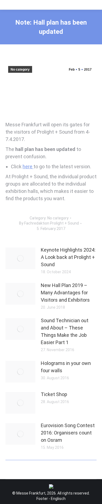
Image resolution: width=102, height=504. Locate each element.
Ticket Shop (54, 394)
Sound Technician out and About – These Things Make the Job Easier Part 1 (64, 331)
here (28, 166)
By (49, 223)
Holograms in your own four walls (66, 366)
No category (20, 69)
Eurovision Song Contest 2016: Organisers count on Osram (68, 433)
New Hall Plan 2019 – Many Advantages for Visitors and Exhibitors (65, 292)
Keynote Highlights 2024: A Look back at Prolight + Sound (68, 257)
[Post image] (20, 258)
